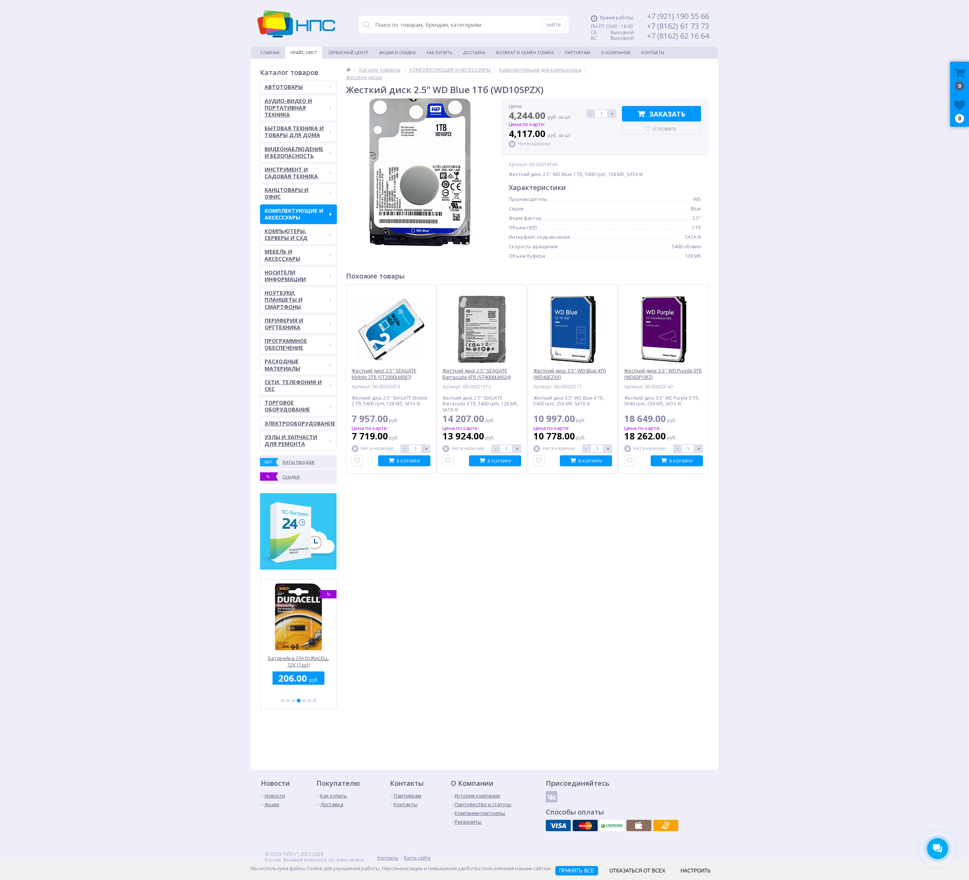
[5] (304, 700)
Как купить (439, 52)
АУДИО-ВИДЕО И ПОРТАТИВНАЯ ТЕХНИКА (288, 107)
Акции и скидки (397, 52)
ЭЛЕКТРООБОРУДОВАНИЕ (300, 423)
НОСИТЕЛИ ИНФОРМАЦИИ (285, 276)
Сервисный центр (348, 52)
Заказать (667, 113)
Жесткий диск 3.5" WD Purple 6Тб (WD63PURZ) (663, 374)
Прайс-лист (303, 52)
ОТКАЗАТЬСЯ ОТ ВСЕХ (637, 871)
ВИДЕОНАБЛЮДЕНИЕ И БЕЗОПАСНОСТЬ (294, 152)
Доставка (474, 52)
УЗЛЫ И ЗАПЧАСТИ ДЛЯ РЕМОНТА (291, 440)
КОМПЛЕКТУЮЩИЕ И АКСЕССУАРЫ (294, 214)
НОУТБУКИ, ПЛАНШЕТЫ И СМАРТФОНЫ (283, 299)
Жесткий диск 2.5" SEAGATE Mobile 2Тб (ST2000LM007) (384, 374)
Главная (269, 52)
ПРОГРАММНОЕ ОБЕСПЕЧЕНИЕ (286, 344)
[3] (293, 700)
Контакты (652, 52)
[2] (288, 700)
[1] (283, 700)
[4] (299, 700)
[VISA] (558, 825)
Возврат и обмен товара (525, 52)
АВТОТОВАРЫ (284, 86)
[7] (314, 700)
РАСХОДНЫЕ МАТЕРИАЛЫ (282, 365)
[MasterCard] (585, 825)
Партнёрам (577, 52)
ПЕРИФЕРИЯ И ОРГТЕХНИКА (284, 324)
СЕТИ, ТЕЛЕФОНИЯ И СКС (293, 385)
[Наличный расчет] (638, 825)
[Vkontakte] (551, 796)
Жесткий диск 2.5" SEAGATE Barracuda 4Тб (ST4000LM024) (476, 374)
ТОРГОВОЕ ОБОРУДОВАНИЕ (287, 406)
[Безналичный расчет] (665, 825)
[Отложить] (357, 460)
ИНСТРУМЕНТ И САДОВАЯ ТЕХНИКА (291, 173)
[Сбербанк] (612, 825)
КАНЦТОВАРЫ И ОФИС (286, 193)
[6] (309, 700)
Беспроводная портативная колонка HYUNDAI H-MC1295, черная (298, 661)
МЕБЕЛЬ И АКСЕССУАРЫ (282, 255)
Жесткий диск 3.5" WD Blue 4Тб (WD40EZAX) (569, 374)
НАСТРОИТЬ (696, 871)
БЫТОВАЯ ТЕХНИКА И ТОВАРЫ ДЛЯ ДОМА (294, 132)
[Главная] (348, 69)
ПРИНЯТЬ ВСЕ (576, 871)
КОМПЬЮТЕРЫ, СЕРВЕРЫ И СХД (286, 234)
